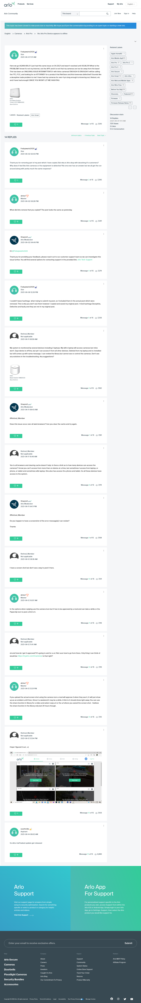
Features (127, 94)
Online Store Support (85, 969)
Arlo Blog (43, 976)
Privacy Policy (34, 999)
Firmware (114, 98)
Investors (43, 969)
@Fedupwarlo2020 (20, 251)
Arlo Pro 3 (114, 67)
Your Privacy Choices (74, 999)
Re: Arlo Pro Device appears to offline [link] (52, 34)
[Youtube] (131, 999)
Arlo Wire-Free (116, 85)
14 (89, 813)
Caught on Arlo (46, 973)
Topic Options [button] (135, 42)
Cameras (18, 34)
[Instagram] (118, 999)
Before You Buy (116, 89)
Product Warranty (83, 980)
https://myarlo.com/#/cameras (30, 656)
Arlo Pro (29, 34)
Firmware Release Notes (120, 103)
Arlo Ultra (128, 76)
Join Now (117, 13)
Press (42, 966)
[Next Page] (134, 107)
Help (134, 13)
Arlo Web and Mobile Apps (120, 80)
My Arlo (120, 4)
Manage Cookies (90, 999)
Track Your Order (83, 973)
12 (89, 667)
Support (111, 4)
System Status (82, 966)
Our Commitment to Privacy (51, 980)
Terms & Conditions (45, 999)
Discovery (114, 94)
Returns (80, 976)
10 (89, 579)
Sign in (126, 13)
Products (21, 4)
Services (30, 4)
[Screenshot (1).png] (56, 777)
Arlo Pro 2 (126, 62)
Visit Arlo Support (21, 915)
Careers (43, 962)
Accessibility (62, 999)
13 (89, 717)
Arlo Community (11, 14)
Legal (54, 999)
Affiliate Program (119, 962)
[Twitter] (125, 999)
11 (89, 623)
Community (81, 962)
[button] (103, 48)
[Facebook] (111, 999)
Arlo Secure (115, 71)
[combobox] (95, 13)
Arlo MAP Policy (119, 959)
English (8, 34)
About (42, 959)
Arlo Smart (35, 115)
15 (88, 854)
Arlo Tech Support (85, 260)
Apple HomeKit (116, 54)
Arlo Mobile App (117, 58)
